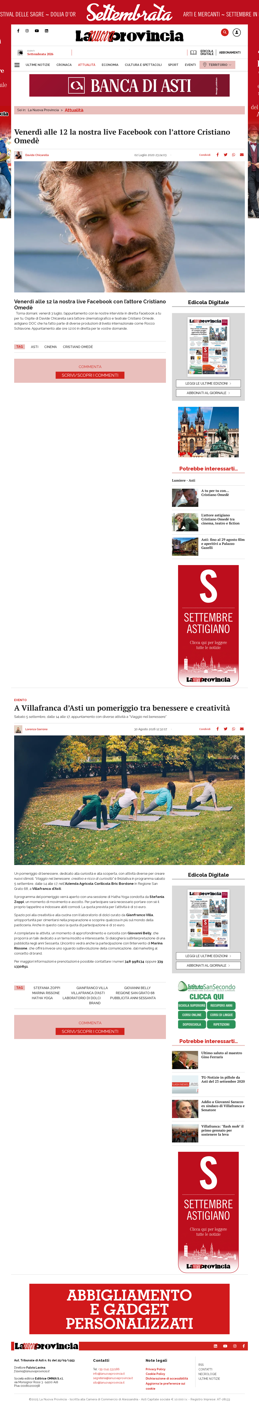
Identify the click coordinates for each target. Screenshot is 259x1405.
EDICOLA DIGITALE (207, 53)
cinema (50, 347)
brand (95, 1003)
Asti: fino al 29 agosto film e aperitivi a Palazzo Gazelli (223, 543)
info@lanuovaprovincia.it (109, 1373)
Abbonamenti (230, 52)
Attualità (74, 110)
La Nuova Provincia (43, 110)
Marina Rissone (46, 993)
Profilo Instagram (30, 31)
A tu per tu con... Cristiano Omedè (215, 492)
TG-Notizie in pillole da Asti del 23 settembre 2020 (223, 1079)
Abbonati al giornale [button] (206, 393)
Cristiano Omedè (78, 347)
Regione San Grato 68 (135, 993)
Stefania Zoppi (47, 988)
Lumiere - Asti (183, 480)
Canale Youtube (40, 31)
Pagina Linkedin (49, 31)
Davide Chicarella (37, 155)
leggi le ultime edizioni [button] (207, 383)
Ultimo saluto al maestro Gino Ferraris (221, 1055)
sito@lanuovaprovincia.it (108, 1382)
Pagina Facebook (21, 31)
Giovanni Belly (137, 988)
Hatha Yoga (42, 998)
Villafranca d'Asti (88, 993)
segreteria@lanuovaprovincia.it (113, 1378)
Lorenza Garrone (36, 729)
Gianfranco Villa (92, 988)
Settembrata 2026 (40, 54)
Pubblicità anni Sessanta (133, 998)
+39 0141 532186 (109, 1369)
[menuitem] (38, 65)
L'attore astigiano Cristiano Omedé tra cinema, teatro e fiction (220, 519)
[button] (236, 33)
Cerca (225, 32)
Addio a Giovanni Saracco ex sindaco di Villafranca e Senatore (223, 1105)
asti (34, 347)
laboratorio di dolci (82, 998)
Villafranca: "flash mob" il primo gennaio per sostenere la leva (222, 1130)
